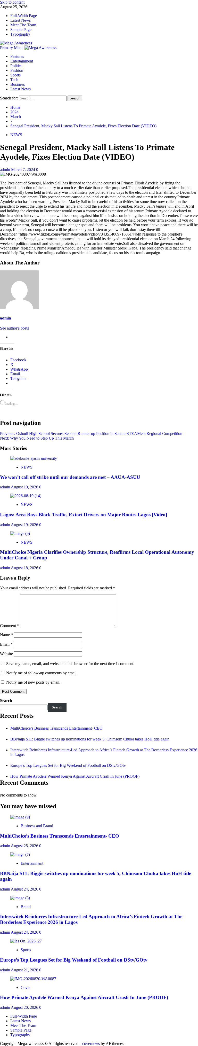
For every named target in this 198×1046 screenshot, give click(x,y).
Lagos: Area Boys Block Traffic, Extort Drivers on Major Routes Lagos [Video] (83, 514)
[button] (12, 47)
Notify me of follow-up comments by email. (42, 673)
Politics (16, 66)
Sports (15, 75)
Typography (20, 34)
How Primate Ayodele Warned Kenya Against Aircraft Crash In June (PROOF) (74, 776)
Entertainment (21, 61)
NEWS (16, 134)
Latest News (20, 20)
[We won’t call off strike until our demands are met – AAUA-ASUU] (33, 458)
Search (6, 700)
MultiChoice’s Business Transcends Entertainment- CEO (56, 728)
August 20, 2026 (25, 1007)
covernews (91, 1043)
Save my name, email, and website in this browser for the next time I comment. (70, 663)
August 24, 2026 (25, 889)
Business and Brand (37, 826)
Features (17, 56)
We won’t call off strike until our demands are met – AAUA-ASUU (70, 477)
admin (5, 169)
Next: (37, 438)
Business (17, 84)
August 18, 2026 (25, 568)
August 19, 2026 (25, 487)
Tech (14, 79)
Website (6, 654)
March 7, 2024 (23, 169)
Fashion (16, 70)
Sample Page (20, 29)
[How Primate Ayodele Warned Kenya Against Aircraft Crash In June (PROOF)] (33, 979)
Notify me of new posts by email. (33, 682)
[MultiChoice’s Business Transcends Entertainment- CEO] (20, 817)
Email (6, 644)
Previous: (91, 433)
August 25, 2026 (25, 846)
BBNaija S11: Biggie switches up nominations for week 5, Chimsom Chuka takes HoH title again (89, 739)
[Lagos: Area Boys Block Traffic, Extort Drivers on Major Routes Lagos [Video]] (25, 496)
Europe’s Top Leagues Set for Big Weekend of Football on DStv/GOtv (68, 765)
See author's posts (14, 328)
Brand (26, 906)
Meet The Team (23, 25)
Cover (26, 987)
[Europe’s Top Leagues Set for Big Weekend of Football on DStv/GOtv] (26, 941)
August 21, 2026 (25, 970)
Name (6, 635)
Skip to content (12, 2)
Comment (9, 625)
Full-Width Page (23, 15)
